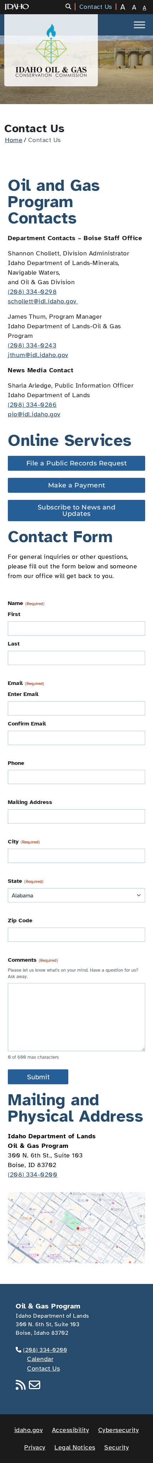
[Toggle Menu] (139, 24)
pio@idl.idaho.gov (34, 414)
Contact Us (43, 1368)
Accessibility (70, 1430)
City (24, 841)
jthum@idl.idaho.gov (38, 355)
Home (13, 140)
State (25, 881)
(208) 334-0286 (32, 405)
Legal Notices (74, 1447)
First (14, 614)
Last (14, 643)
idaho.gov (28, 1430)
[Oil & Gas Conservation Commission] (51, 50)
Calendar (40, 1359)
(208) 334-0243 (32, 345)
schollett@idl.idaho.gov (43, 301)
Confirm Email (27, 723)
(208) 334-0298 (32, 292)
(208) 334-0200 (32, 1174)
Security (116, 1447)
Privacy (35, 1447)
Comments (33, 959)
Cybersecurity (118, 1430)
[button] (70, 6)
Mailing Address (30, 802)
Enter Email (23, 694)
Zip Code (20, 920)
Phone (16, 763)
